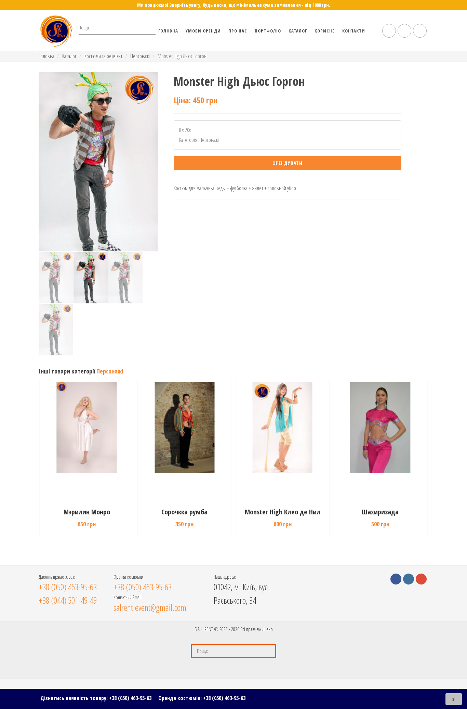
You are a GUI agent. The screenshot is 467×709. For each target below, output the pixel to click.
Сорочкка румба (184, 511)
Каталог (298, 31)
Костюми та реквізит (103, 56)
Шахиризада (380, 511)
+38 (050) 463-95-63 (130, 698)
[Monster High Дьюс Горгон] (98, 161)
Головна (168, 31)
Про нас (237, 31)
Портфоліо (268, 31)
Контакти (353, 31)
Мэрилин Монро (87, 511)
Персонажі (140, 56)
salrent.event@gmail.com (150, 607)
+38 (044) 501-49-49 (68, 600)
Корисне (325, 31)
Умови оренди (203, 31)
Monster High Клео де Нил (282, 511)
